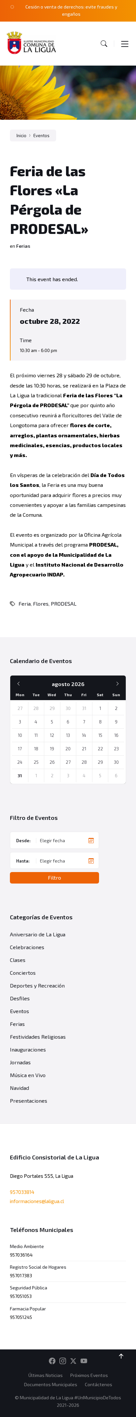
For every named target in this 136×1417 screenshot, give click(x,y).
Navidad (19, 1088)
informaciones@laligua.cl (37, 1201)
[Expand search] (104, 43)
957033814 (22, 1192)
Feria (24, 603)
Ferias (23, 246)
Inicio (21, 135)
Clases (17, 960)
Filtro (54, 877)
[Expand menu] (124, 43)
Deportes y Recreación (37, 985)
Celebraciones (27, 947)
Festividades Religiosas (38, 1036)
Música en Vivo (28, 1075)
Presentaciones (28, 1100)
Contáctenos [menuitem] (98, 1384)
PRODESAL (64, 603)
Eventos (41, 135)
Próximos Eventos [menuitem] (89, 1375)
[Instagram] (62, 1361)
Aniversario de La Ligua (37, 934)
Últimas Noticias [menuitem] (45, 1375)
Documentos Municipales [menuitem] (50, 1384)
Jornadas (20, 1062)
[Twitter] (73, 1361)
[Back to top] (121, 1356)
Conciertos (23, 972)
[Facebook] (52, 1361)
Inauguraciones (28, 1049)
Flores (41, 603)
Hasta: (23, 861)
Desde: (23, 840)
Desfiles (20, 998)
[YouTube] (84, 1361)
